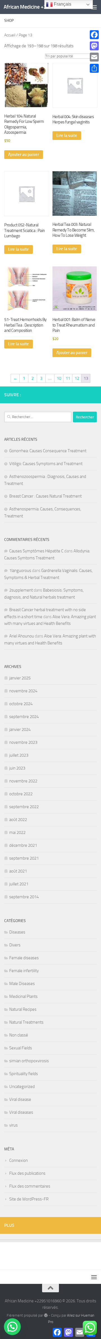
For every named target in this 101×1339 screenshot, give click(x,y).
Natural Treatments (26, 1022)
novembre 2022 (23, 781)
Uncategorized (22, 1086)
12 (77, 378)
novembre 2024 (23, 690)
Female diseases (24, 957)
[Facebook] (94, 34)
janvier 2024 (20, 729)
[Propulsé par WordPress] (45, 1315)
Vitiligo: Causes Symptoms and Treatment (45, 463)
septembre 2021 (24, 858)
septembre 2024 (24, 716)
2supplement (21, 590)
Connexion (18, 1160)
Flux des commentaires (29, 1186)
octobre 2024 (21, 703)
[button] (12, 1326)
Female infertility (24, 970)
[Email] (94, 57)
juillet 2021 (18, 884)
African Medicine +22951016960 (40, 7)
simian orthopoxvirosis (29, 1060)
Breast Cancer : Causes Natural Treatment (45, 496)
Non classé (18, 1035)
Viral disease (20, 1099)
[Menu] (94, 7)
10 (59, 378)
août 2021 (18, 871)
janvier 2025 (20, 678)
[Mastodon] (94, 45)
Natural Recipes (22, 1009)
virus (13, 1125)
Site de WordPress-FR (29, 1199)
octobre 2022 (21, 793)
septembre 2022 (24, 806)
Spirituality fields (23, 1073)
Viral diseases (21, 1112)
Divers (14, 945)
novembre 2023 (23, 742)
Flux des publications (27, 1173)
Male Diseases (22, 983)
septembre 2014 (24, 896)
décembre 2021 (23, 845)
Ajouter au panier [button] (23, 154)
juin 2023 (17, 768)
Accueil (9, 35)
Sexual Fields (20, 1047)
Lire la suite (66, 135)
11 (68, 378)
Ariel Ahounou (21, 636)
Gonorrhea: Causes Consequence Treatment (47, 450)
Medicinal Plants (23, 996)
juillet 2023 (18, 755)
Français (62, 4)
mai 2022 (17, 832)
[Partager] (94, 68)
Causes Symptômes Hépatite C (36, 551)
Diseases (17, 932)
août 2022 (18, 819)
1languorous (20, 570)
